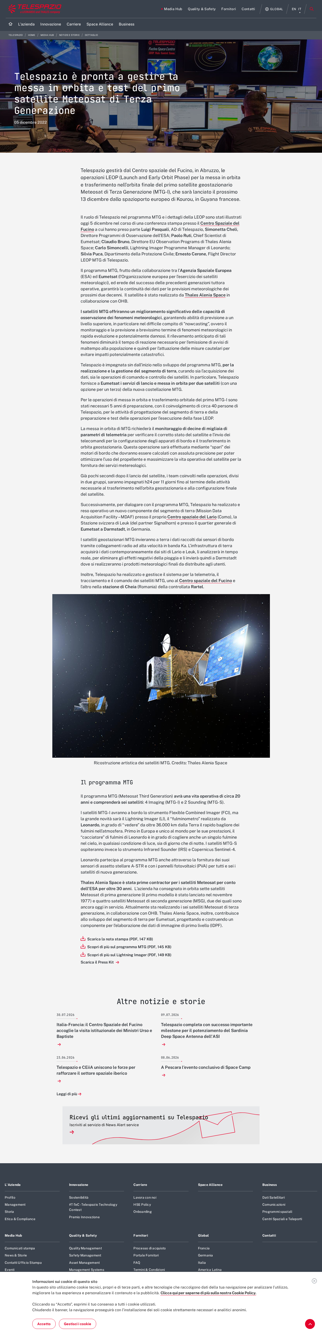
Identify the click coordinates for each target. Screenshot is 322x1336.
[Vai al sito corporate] (33, 8)
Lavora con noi (144, 1197)
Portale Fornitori (146, 1255)
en (294, 9)
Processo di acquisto (149, 1248)
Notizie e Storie (69, 35)
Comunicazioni (273, 1204)
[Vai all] (310, 1324)
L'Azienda (13, 1185)
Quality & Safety (83, 1235)
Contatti (269, 1235)
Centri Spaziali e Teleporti (282, 1219)
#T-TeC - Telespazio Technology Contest (93, 1207)
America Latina (210, 1270)
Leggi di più (67, 1094)
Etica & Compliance (20, 1219)
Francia (204, 1248)
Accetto (44, 1324)
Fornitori (140, 1235)
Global (203, 1235)
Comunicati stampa (20, 1248)
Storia (9, 1211)
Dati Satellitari (273, 1197)
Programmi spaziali (277, 1211)
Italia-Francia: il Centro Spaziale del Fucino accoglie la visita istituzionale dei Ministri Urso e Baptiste (104, 1030)
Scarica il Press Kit (98, 962)
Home (32, 35)
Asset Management (84, 1262)
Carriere (140, 1185)
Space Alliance (210, 1185)
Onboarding (142, 1211)
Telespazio (15, 35)
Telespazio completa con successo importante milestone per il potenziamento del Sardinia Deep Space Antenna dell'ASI (206, 1030)
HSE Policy (142, 1204)
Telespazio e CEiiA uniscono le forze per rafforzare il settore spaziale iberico (96, 1070)
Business (269, 1185)
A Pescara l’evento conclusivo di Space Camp (206, 1067)
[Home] (10, 24)
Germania (205, 1255)
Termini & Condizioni (149, 1270)
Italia (202, 1262)
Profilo (10, 1197)
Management (15, 1204)
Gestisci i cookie (77, 1324)
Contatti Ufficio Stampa (23, 1262)
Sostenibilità (78, 1197)
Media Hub (48, 35)
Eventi (10, 1270)
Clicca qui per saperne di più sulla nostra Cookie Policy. (208, 1293)
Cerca (312, 9)
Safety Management (85, 1255)
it (299, 9)
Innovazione (78, 1185)
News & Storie (16, 1255)
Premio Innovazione (84, 1217)
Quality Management (85, 1248)
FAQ (136, 1262)
